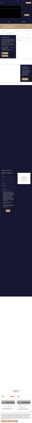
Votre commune (4, 185)
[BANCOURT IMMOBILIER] (20, 3)
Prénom (3, 176)
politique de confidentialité (7, 207)
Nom (2, 178)
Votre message (4, 189)
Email (2, 180)
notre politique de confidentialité (14, 419)
